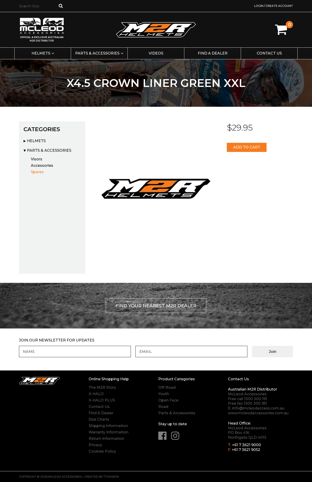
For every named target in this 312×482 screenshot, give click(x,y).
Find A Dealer (101, 413)
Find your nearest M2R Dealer (156, 305)
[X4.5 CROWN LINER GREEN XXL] (156, 187)
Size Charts (99, 419)
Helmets (41, 53)
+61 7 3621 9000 (246, 445)
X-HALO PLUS (102, 400)
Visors (36, 159)
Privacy (95, 445)
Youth (163, 394)
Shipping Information (108, 426)
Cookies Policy (102, 451)
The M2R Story (102, 387)
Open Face (168, 400)
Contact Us (269, 53)
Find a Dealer (212, 53)
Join (272, 351)
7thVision (111, 476)
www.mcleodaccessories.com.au (258, 413)
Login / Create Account (273, 6)
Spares (37, 172)
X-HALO (96, 394)
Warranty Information (108, 432)
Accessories (42, 165)
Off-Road (167, 387)
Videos (156, 53)
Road (163, 406)
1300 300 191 (255, 399)
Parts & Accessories (97, 53)
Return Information (106, 438)
